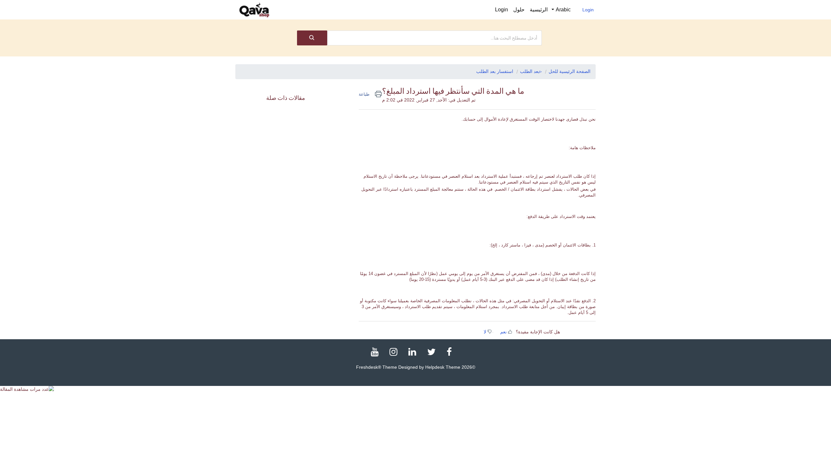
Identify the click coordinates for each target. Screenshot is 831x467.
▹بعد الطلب (531, 71)
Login (588, 9)
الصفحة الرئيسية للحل (569, 71)
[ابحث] (312, 37)
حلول (519, 9)
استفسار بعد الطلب (494, 71)
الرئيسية (539, 9)
